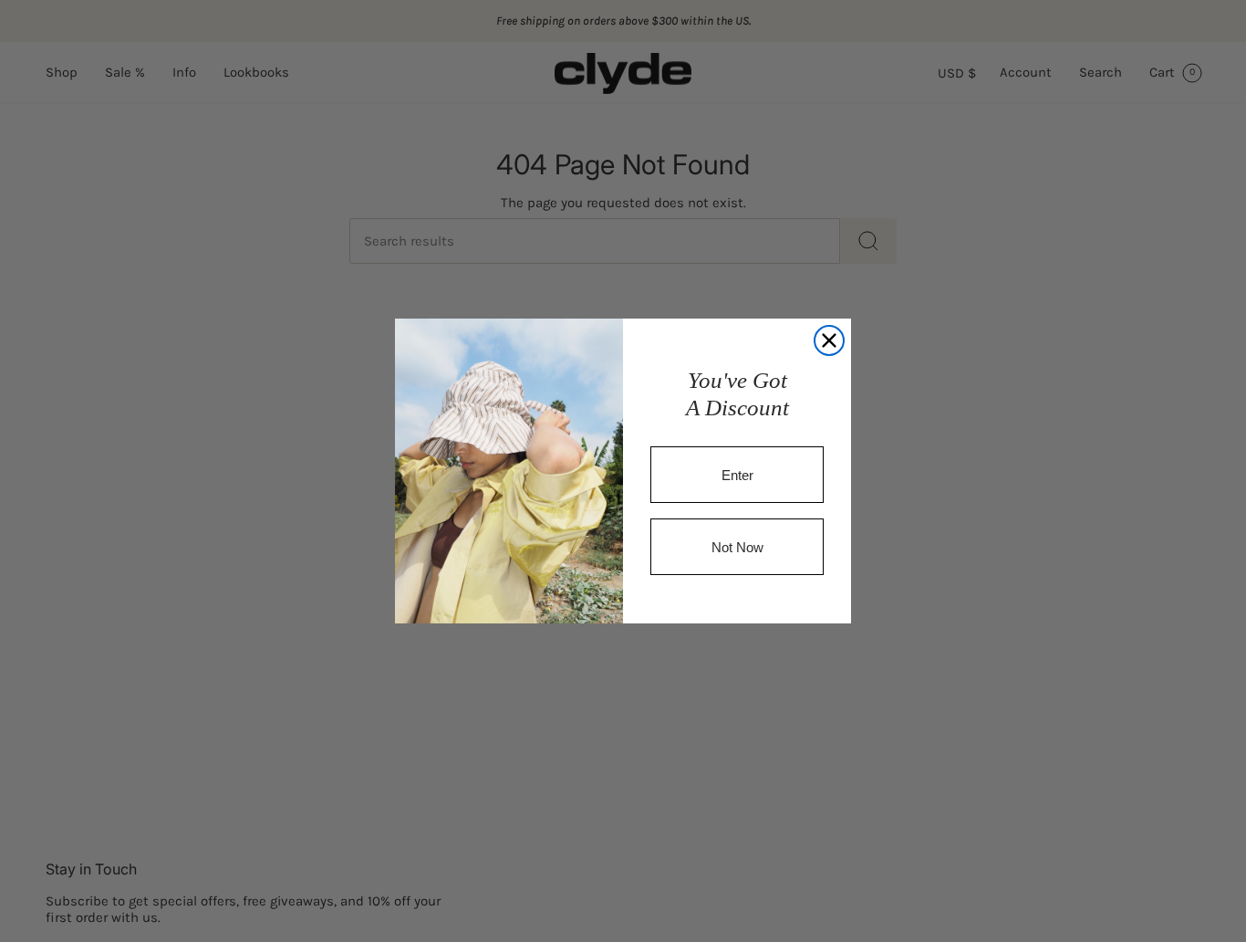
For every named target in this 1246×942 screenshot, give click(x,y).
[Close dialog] (829, 340)
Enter (737, 475)
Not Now (737, 547)
